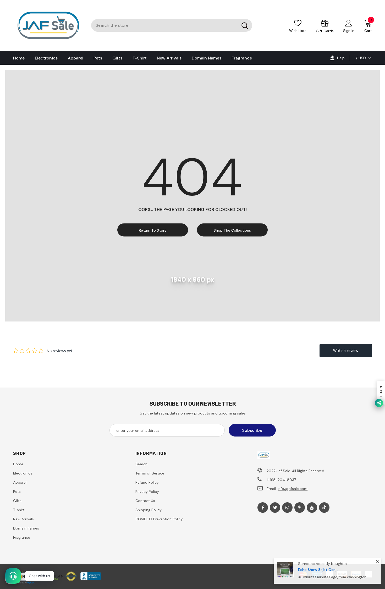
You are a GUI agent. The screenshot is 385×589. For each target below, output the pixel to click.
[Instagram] (287, 507)
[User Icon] (349, 22)
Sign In (348, 30)
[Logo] (48, 25)
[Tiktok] (324, 507)
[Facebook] (262, 507)
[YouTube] (312, 507)
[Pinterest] (299, 507)
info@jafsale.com (292, 488)
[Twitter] (275, 507)
